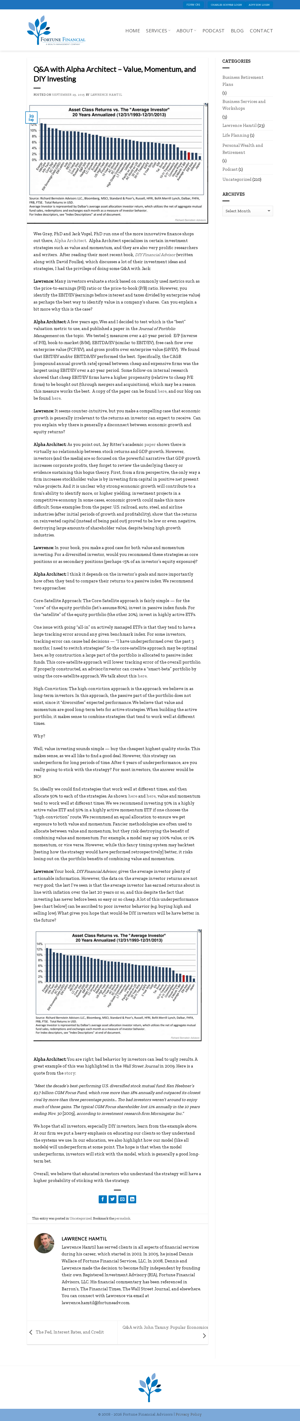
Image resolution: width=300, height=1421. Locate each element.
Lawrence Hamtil (106, 94)
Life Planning (235, 135)
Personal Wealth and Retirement (242, 149)
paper (150, 444)
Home (132, 30)
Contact (261, 30)
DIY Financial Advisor (155, 254)
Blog (237, 30)
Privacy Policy (189, 1414)
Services (156, 30)
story (69, 1073)
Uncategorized (81, 1218)
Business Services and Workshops (244, 105)
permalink (122, 1218)
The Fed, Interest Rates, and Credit (69, 1332)
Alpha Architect (70, 240)
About (184, 30)
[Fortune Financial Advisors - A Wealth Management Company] (58, 30)
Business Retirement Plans (242, 81)
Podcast (213, 30)
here (162, 391)
